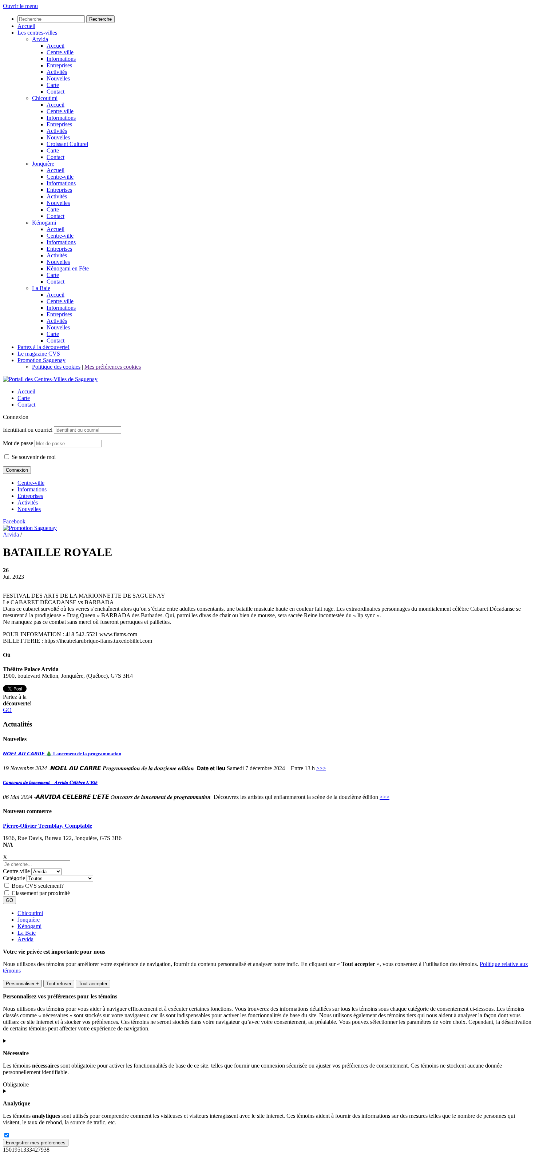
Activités (27, 502)
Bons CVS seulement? (38, 886)
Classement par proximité (41, 893)
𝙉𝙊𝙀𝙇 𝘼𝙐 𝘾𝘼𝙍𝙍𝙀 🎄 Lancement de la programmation (62, 753)
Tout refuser (58, 983)
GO (7, 710)
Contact (26, 404)
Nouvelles (29, 509)
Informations (32, 489)
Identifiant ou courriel (27, 430)
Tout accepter (93, 983)
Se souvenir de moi (33, 457)
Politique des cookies (56, 367)
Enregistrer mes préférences (36, 1142)
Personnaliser (22, 983)
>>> (321, 768)
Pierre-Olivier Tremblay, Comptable (47, 826)
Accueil (26, 391)
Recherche (100, 19)
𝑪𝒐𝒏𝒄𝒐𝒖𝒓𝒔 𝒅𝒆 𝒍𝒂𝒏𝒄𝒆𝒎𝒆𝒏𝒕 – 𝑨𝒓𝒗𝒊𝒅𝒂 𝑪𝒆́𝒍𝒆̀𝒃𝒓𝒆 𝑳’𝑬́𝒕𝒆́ (50, 782)
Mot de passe (18, 443)
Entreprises (30, 496)
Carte (23, 398)
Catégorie (14, 878)
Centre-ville (30, 483)
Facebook (14, 521)
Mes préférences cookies (112, 367)
